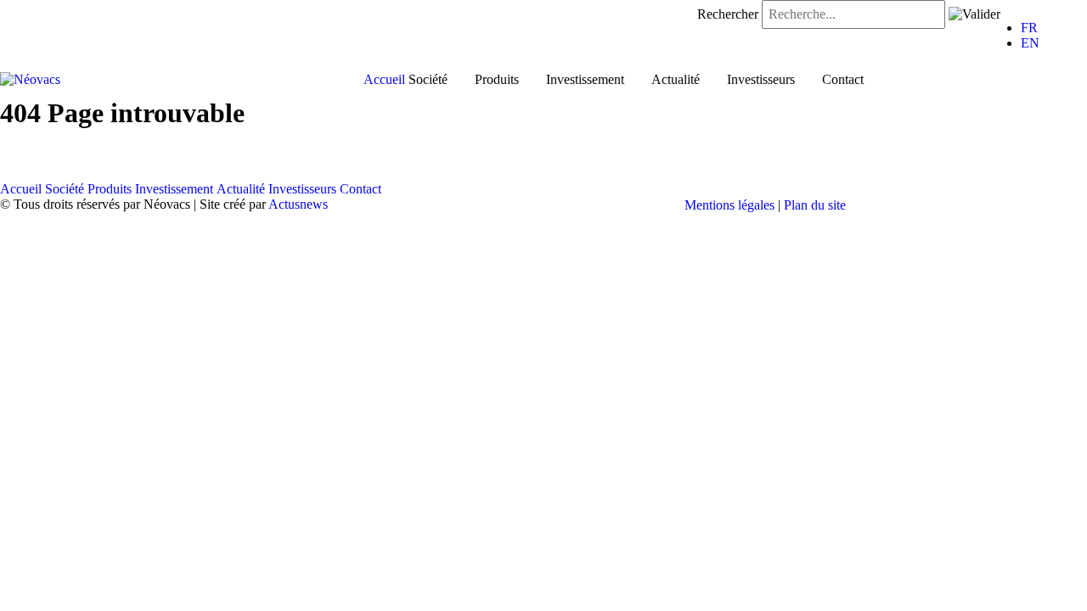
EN (1030, 43)
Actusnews (298, 204)
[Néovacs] (30, 78)
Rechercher (727, 14)
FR (1029, 27)
